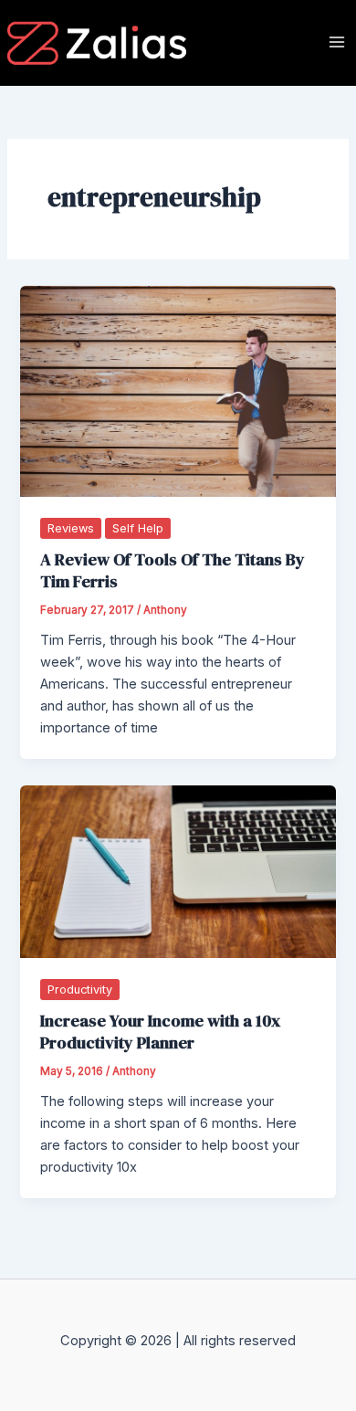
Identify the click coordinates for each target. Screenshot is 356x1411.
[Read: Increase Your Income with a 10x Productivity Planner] (177, 870)
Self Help (137, 528)
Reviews (70, 528)
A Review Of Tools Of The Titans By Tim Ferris (172, 570)
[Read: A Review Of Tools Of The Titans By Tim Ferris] (177, 391)
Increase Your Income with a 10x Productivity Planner (160, 1031)
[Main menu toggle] (337, 42)
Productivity (79, 989)
